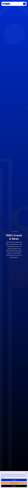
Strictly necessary (14, 483)
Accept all (14, 480)
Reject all (14, 486)
